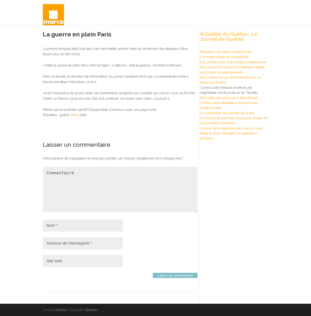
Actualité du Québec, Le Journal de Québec (228, 36)
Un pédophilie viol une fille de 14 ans (227, 113)
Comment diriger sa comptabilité (224, 57)
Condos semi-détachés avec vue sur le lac (231, 128)
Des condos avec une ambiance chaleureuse (233, 62)
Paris (74, 115)
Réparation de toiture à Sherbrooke (225, 52)
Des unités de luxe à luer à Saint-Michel (228, 98)
